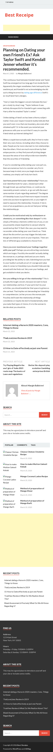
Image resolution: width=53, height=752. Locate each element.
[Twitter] (46, 6)
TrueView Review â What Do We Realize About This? (25, 708)
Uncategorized (9, 46)
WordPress (17, 749)
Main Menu (13, 37)
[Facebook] (43, 6)
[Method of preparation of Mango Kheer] (10, 488)
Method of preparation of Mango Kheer (32, 489)
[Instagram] (49, 6)
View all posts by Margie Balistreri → (30, 392)
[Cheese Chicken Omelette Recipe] (10, 452)
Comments (22, 445)
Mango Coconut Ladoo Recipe (34, 476)
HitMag (28, 749)
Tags (33, 445)
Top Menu (9, 2)
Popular (9, 445)
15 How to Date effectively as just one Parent (25, 348)
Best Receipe (19, 15)
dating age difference (33, 92)
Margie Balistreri (25, 74)
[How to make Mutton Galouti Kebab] (10, 464)
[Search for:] (26, 415)
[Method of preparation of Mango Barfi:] (10, 501)
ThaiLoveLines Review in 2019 (17, 338)
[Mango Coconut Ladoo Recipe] (10, 476)
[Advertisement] (28, 28)
